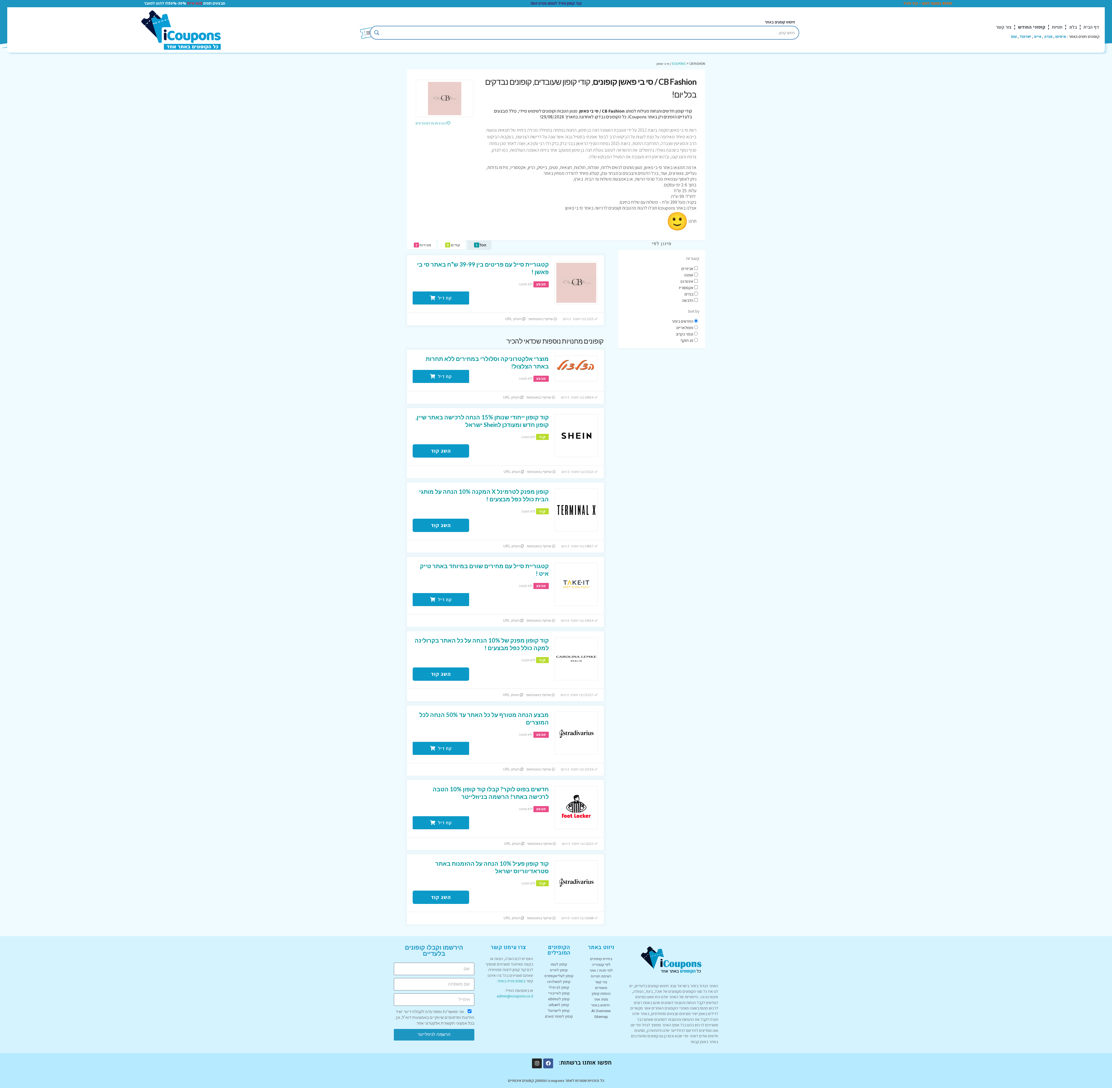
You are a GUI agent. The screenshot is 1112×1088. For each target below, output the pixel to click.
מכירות (423, 245)
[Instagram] (537, 1063)
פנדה (1048, 36)
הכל (481, 245)
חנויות (1057, 27)
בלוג (1073, 27)
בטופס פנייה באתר (511, 981)
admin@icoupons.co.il (515, 996)
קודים (453, 245)
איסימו (1060, 36)
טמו (1014, 36)
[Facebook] (548, 1063)
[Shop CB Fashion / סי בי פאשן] (444, 98)
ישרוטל (1025, 36)
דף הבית (1091, 27)
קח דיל (444, 298)
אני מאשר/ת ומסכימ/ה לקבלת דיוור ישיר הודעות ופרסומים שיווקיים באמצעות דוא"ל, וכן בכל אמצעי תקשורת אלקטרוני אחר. (435, 1017)
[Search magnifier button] (377, 33)
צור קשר (1004, 27)
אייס (1037, 36)
